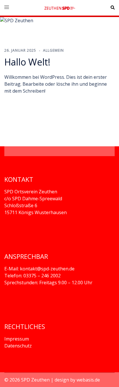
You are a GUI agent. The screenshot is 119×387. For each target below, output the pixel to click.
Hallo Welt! (27, 62)
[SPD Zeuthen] (59, 8)
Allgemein (53, 50)
